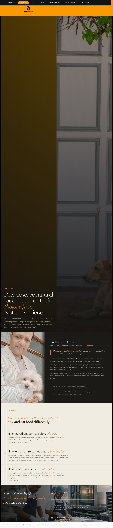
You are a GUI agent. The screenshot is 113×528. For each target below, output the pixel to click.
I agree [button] (98, 525)
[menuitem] (11, 2)
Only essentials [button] (88, 525)
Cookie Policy (59, 525)
